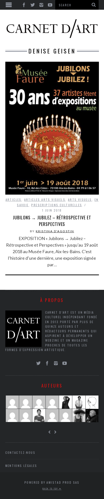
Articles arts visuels (44, 200)
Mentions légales (21, 466)
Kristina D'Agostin (55, 231)
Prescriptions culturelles (56, 205)
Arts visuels (80, 200)
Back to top (51, 488)
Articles (14, 200)
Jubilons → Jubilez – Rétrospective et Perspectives (52, 220)
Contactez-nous (20, 452)
